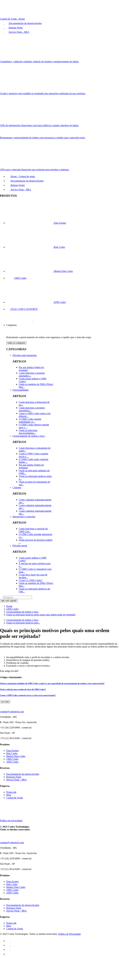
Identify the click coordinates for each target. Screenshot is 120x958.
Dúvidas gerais (19, 545)
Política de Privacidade (69, 934)
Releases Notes (13, 777)
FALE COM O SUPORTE (24, 309)
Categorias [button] (11, 325)
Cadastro (16, 487)
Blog (8, 795)
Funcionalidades (20, 390)
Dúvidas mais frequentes (24, 355)
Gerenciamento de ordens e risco (28, 436)
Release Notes (17, 185)
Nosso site (11, 792)
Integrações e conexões (23, 516)
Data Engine (59, 223)
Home (9, 606)
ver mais (5, 702)
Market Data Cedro (63, 271)
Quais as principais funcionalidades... (28, 431)
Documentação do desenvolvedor (27, 180)
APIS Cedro (59, 302)
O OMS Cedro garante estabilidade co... (30, 420)
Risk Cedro (59, 247)
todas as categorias (16, 343)
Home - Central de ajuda (22, 176)
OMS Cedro (20, 278)
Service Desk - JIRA (20, 189)
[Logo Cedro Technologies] (22, 319)
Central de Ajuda (14, 797)
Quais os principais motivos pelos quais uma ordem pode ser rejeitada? (41, 614)
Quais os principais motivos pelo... (23, 622)
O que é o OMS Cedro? (30, 580)
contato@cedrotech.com (12, 711)
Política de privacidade (11, 820)
